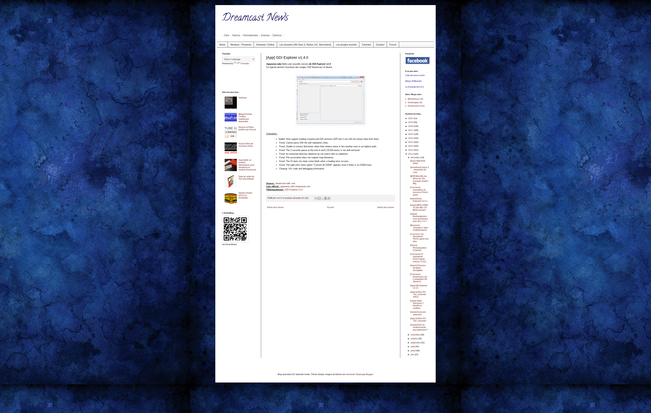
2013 (410, 146)
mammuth (350, 374)
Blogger (369, 374)
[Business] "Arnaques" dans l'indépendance (419, 227)
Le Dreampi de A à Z (414, 87)
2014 (410, 142)
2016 (410, 134)
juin (413, 354)
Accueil (330, 207)
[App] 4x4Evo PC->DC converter (418, 319)
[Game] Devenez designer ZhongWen (418, 268)
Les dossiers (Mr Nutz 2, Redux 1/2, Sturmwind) (305, 44)
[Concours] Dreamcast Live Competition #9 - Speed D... (419, 278)
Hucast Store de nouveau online (246, 144)
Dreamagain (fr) (415, 102)
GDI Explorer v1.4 (294, 189)
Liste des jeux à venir (415, 75)
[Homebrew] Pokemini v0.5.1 (419, 200)
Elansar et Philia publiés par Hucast (247, 128)
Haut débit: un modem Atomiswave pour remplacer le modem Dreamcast (247, 165)
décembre (415, 157)
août (413, 346)
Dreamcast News (255, 18)
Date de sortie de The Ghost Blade (246, 177)
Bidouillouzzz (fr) (415, 99)
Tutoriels (366, 44)
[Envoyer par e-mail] (316, 198)
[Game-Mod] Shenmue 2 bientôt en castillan (416, 304)
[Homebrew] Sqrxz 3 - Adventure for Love (419, 169)
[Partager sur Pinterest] (329, 198)
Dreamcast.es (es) (416, 106)
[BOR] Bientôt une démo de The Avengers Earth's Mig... (419, 180)
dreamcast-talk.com (285, 183)
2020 (410, 118)
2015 (410, 138)
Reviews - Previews (240, 44)
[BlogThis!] (319, 198)
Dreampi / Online (265, 44)
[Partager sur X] (322, 198)
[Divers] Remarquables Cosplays (418, 247)
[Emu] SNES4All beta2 (417, 162)
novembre (415, 335)
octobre (414, 338)
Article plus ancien (385, 207)
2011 (410, 154)
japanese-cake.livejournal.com (295, 186)
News (222, 44)
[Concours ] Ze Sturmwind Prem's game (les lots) (419, 238)
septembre (416, 343)
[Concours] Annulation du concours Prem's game (419, 191)
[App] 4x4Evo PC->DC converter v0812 (418, 294)
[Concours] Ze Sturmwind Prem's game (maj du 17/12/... (419, 258)
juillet (413, 350)
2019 (410, 122)
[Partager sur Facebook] (325, 198)
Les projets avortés (346, 44)
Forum (393, 44)
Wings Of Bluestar (413, 81)
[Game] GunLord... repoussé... (418, 313)
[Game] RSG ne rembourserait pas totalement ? (419, 327)
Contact (380, 44)
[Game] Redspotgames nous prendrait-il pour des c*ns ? (419, 217)
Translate (244, 63)
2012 (410, 150)
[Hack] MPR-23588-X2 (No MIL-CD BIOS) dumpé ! (419, 207)
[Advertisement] (235, 77)
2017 (410, 130)
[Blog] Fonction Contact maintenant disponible (245, 118)
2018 (410, 126)
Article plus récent (275, 207)
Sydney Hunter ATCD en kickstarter (245, 195)
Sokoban (243, 98)
